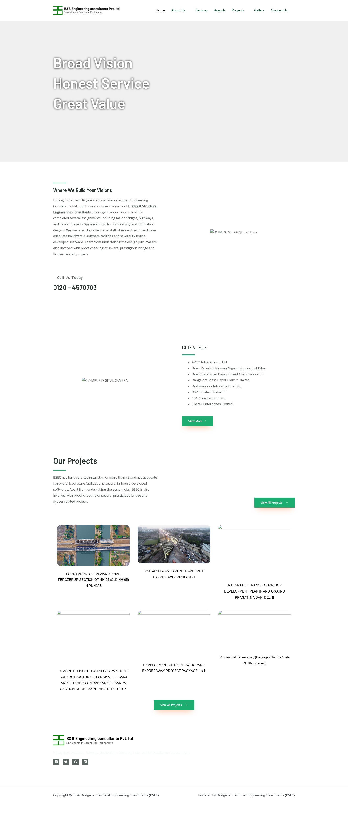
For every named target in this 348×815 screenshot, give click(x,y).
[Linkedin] (85, 762)
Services (202, 10)
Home (160, 10)
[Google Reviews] (75, 762)
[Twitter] (66, 762)
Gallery (259, 10)
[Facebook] (56, 762)
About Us (178, 10)
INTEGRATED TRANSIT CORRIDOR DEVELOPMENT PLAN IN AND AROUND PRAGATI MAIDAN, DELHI (254, 591)
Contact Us (279, 10)
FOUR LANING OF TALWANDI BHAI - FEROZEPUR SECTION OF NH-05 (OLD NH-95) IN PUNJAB (93, 579)
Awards (219, 10)
